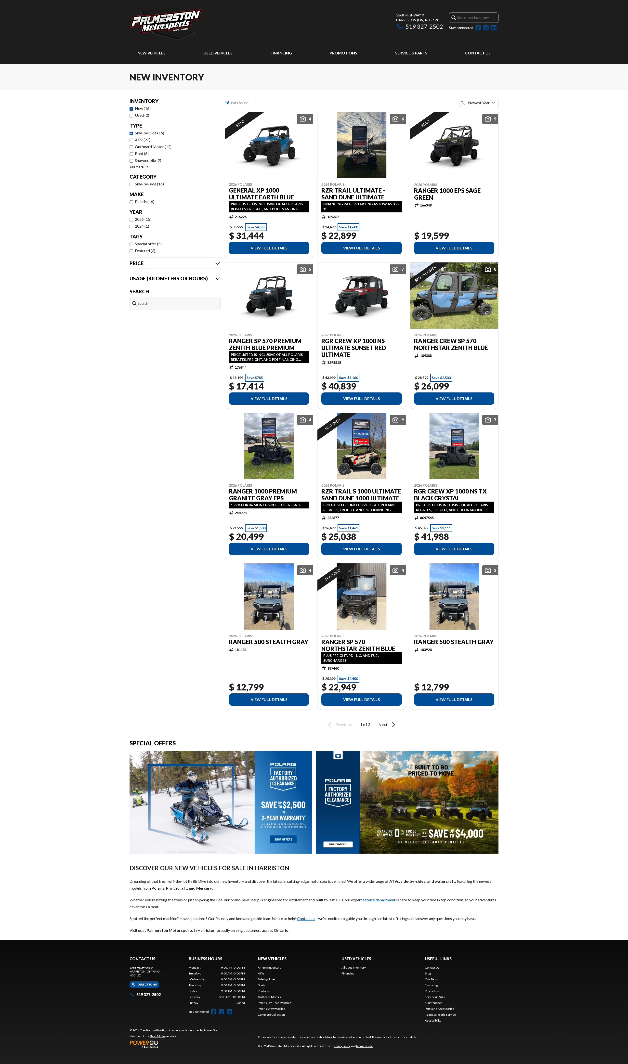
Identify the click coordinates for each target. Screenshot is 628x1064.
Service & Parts (411, 53)
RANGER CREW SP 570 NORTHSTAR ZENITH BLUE (451, 344)
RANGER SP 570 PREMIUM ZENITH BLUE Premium (265, 344)
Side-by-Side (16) (149, 132)
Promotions (343, 53)
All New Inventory (269, 967)
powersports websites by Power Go (194, 1030)
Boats (261, 985)
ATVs (261, 973)
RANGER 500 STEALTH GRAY (268, 641)
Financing (281, 53)
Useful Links (438, 958)
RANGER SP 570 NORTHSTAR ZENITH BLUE (358, 645)
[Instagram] (486, 28)
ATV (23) (142, 139)
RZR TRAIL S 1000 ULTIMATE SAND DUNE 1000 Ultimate (361, 495)
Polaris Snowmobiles (271, 1009)
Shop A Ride (157, 1036)
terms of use (364, 1046)
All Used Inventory (353, 967)
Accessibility (433, 1020)
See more (137, 167)
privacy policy (341, 1046)
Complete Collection (271, 1014)
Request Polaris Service (440, 1014)
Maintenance (433, 1003)
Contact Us (478, 53)
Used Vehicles (218, 53)
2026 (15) (143, 219)
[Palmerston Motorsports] (191, 23)
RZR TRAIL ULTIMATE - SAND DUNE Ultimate (353, 194)
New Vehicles (151, 53)
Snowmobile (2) (148, 160)
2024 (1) (142, 226)
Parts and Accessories (439, 1009)
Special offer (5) (148, 243)
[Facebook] (478, 28)
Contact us (306, 918)
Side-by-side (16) (149, 184)
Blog (428, 973)
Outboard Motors (269, 997)
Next (383, 724)
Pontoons (264, 991)
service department (379, 899)
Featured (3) (145, 250)
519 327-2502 (424, 26)
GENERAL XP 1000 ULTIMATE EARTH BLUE (261, 194)
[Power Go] (173, 1044)
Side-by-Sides (266, 979)
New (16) (143, 108)
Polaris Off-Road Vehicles (274, 1003)
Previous (344, 724)
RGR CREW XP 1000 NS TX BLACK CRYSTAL (450, 495)
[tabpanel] (217, 985)
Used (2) (142, 115)
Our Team (431, 979)
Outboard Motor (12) (153, 146)
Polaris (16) (144, 201)
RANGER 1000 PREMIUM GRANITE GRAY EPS (263, 495)
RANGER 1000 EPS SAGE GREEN (447, 194)
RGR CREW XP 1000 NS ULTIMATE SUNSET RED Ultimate (353, 347)
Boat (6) (142, 153)
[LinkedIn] (494, 28)
